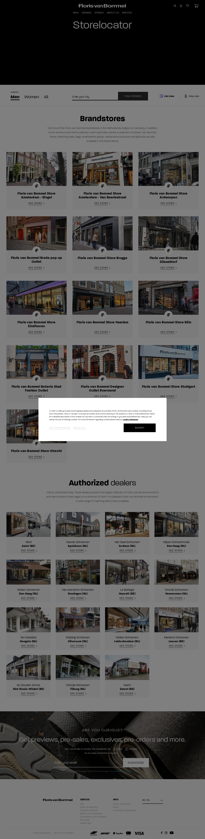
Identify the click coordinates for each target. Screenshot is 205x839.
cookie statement (130, 420)
